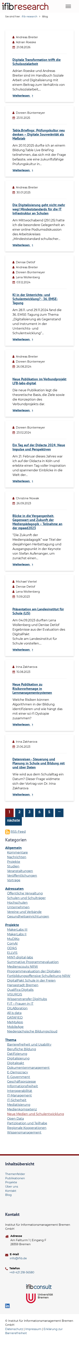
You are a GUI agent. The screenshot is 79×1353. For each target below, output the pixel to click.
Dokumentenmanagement (28, 1068)
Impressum (33, 1329)
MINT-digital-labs (20, 957)
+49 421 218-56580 (21, 1272)
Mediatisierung (18, 1105)
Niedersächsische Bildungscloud (32, 1031)
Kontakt (10, 1191)
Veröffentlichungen (22, 875)
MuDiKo (13, 939)
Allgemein (13, 848)
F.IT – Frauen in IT (20, 1003)
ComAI (12, 943)
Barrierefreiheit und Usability (29, 1044)
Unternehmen (18, 907)
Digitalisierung (18, 1058)
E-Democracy (17, 1072)
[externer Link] (39, 1287)
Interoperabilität (19, 1091)
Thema (10, 1040)
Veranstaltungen (20, 871)
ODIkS (12, 948)
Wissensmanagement (24, 1132)
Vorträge (13, 880)
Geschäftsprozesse (21, 1081)
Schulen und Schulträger (26, 898)
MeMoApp (15, 1022)
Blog (8, 1195)
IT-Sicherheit (16, 1100)
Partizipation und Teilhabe (27, 1123)
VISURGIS (14, 994)
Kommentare (17, 852)
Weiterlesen (21, 95)
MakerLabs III (17, 929)
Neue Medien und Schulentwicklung (35, 1114)
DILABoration (17, 1008)
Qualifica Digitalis (20, 990)
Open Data (15, 1118)
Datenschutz (14, 1329)
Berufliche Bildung (21, 1049)
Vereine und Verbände (24, 912)
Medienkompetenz (22, 1109)
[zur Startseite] (25, 6)
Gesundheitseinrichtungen (28, 916)
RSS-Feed (18, 831)
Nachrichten (16, 857)
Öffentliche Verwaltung (25, 893)
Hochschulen (17, 902)
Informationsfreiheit (22, 1086)
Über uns (11, 1186)
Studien (13, 866)
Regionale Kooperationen (26, 1128)
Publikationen (15, 1178)
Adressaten (14, 889)
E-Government (18, 1077)
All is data (14, 1013)
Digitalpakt (15, 1063)
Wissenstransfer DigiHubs (27, 999)
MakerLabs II (16, 934)
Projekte (13, 862)
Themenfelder (15, 1174)
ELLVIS (12, 953)
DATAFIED (15, 1017)
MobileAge (15, 1027)
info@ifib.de (18, 1258)
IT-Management (19, 1095)
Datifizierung (17, 1054)
